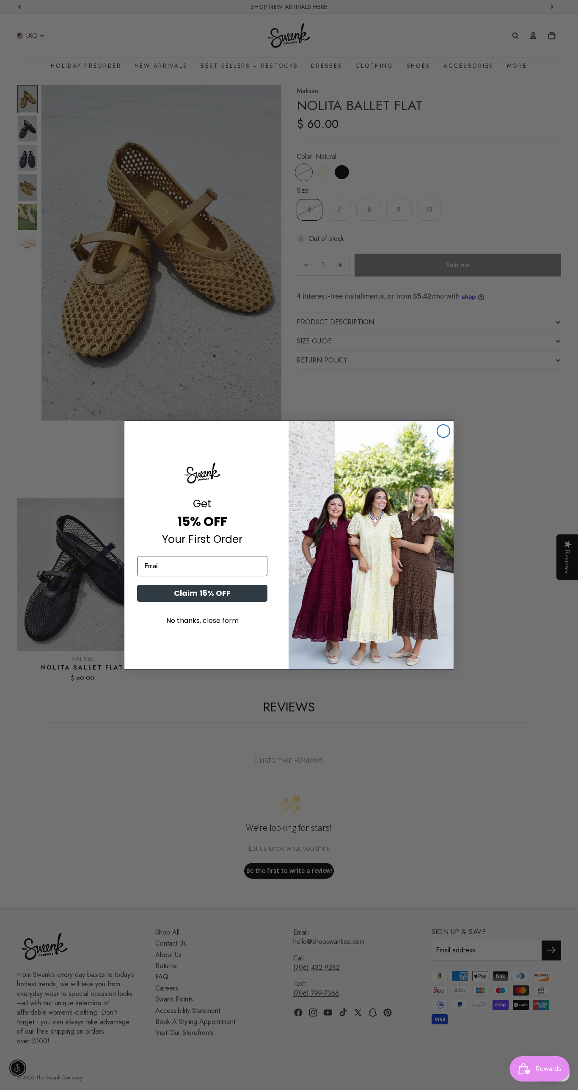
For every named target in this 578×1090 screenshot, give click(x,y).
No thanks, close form (202, 620)
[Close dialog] (443, 431)
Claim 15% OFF (202, 593)
